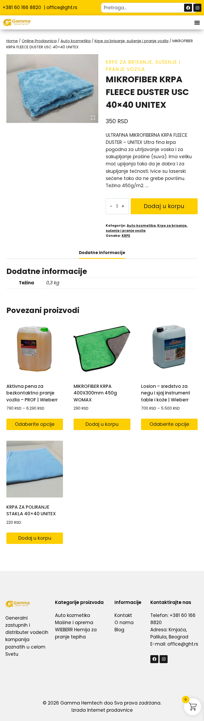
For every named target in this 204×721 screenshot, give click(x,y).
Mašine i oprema (74, 622)
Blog (119, 629)
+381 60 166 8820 (22, 7)
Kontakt (123, 615)
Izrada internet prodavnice (102, 710)
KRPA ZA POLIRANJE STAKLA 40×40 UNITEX (31, 510)
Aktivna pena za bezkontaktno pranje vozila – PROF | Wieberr (32, 393)
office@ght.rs (61, 7)
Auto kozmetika (141, 226)
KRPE (126, 236)
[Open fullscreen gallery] (93, 117)
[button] (197, 22)
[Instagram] (197, 8)
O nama (124, 622)
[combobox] (149, 8)
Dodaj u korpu (164, 206)
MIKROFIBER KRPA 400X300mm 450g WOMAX (95, 393)
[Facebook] (188, 8)
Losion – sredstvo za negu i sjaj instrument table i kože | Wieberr (165, 393)
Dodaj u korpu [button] (102, 424)
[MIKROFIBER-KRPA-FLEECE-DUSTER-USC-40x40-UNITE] (52, 88)
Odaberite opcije (34, 424)
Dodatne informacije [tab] (102, 252)
